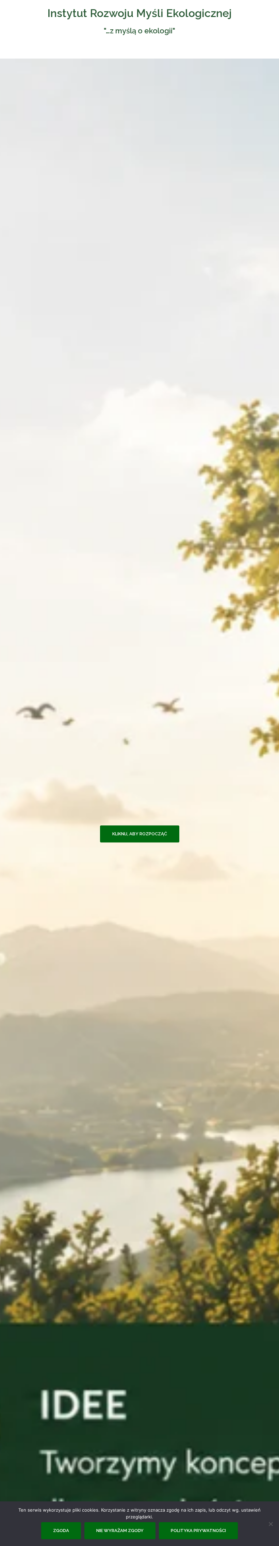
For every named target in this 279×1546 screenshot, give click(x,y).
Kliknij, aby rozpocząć (139, 833)
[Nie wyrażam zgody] (270, 1523)
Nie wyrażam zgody (120, 1530)
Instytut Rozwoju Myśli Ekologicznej (139, 13)
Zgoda (61, 1530)
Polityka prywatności (198, 1530)
